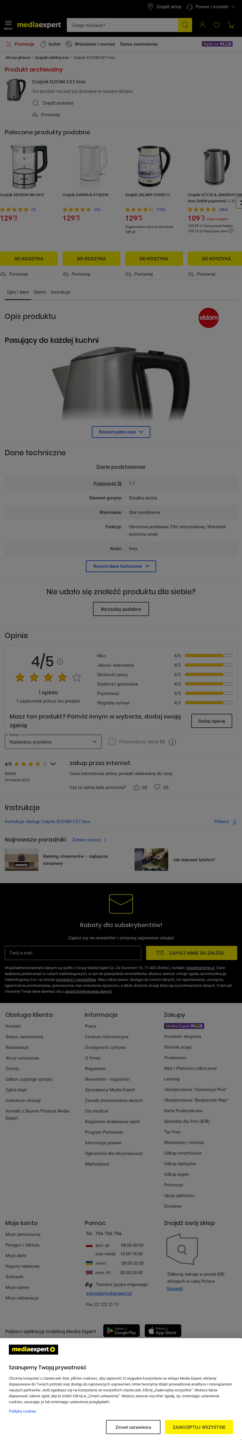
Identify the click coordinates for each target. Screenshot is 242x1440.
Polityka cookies (22, 1411)
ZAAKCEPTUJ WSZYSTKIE (199, 1427)
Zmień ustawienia (133, 1427)
